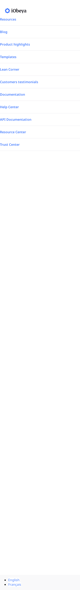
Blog (3, 32)
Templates (8, 57)
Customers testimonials (19, 82)
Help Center (9, 107)
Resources (8, 19)
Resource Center (13, 132)
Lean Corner (9, 69)
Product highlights (15, 44)
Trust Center (10, 144)
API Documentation (15, 119)
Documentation (12, 94)
